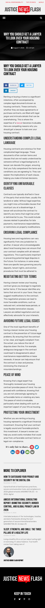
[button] (4, 18)
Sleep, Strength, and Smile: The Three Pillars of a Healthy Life (22, 531)
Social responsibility (14, 2)
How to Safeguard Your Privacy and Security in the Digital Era (21, 478)
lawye (19, 123)
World (41, 2)
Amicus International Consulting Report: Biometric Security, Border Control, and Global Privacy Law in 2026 (21, 505)
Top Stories (31, 2)
